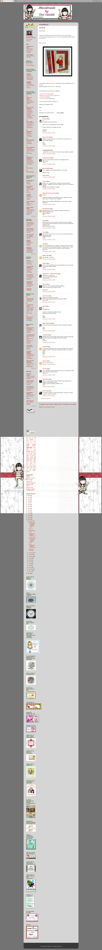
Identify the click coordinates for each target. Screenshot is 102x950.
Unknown (45, 346)
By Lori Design (29, 479)
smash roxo (29, 467)
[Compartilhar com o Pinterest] (63, 113)
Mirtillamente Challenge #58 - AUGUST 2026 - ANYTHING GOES (30, 161)
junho (30, 561)
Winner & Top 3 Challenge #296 (30, 284)
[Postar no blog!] (59, 113)
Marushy (45, 118)
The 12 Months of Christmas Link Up (31, 336)
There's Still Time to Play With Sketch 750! (30, 189)
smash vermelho (32, 468)
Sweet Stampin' (30, 400)
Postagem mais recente (46, 404)
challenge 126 (29, 319)
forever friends (29, 457)
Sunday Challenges (31, 55)
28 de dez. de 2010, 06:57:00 (49, 356)
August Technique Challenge (30, 331)
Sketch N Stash (29, 487)
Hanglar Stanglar (31, 444)
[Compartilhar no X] (60, 113)
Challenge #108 (30, 299)
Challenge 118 (30, 203)
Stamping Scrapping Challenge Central (30, 490)
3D (26, 437)
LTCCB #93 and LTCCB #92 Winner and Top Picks (30, 277)
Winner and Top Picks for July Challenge (30, 270)
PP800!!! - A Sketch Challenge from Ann (31, 377)
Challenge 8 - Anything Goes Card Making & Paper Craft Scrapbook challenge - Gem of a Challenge (30, 113)
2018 (29, 504)
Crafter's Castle (30, 380)
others (34, 462)
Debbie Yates (46, 255)
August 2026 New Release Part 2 (30, 224)
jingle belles (29, 345)
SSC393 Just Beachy (29, 182)
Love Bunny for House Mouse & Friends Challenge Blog (32, 540)
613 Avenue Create (30, 477)
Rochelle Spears (30, 140)
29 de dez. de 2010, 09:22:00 (49, 375)
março (30, 567)
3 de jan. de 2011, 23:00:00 (48, 386)
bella (30, 455)
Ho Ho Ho (42, 28)
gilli (35, 457)
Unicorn (28, 260)
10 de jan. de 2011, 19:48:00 (49, 395)
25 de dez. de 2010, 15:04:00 (49, 269)
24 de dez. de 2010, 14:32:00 (49, 216)
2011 (29, 517)
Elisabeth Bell (33, 440)
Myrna (44, 220)
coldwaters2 (45, 335)
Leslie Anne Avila (47, 157)
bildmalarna (34, 455)
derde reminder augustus (30, 197)
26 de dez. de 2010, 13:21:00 (49, 302)
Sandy (44, 232)
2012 (29, 515)
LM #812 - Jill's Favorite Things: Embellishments (30, 77)
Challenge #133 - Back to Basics (30, 250)
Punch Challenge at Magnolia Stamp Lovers (32, 546)
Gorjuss (34, 441)
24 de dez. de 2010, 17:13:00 (49, 239)
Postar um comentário (46, 398)
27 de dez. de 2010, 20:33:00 (49, 342)
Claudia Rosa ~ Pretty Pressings (50, 273)
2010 (29, 519)
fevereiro (31, 569)
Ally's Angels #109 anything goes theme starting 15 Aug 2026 (30, 124)
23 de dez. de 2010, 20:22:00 (49, 164)
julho (30, 560)
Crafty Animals (30, 298)
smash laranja (32, 466)
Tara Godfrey (45, 379)
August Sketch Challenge (29, 142)
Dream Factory (30, 228)
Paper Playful (30, 54)
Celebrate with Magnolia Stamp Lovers (32, 534)
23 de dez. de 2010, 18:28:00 (49, 153)
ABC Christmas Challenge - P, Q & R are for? (30, 364)
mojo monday (29, 462)
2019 (29, 502)
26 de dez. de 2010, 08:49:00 (49, 291)
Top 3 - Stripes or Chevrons (30, 402)
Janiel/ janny (45, 295)
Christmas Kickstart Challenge (29, 352)
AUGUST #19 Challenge (29, 134)
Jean (44, 243)
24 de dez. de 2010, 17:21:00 (49, 251)
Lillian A (44, 181)
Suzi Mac (45, 368)
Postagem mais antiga (69, 404)
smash (27, 466)
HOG (35, 443)
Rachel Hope (45, 390)
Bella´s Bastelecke (47, 323)
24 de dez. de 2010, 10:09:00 (49, 188)
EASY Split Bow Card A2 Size (30, 382)
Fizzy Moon (29, 441)
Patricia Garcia (46, 137)
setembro (31, 556)
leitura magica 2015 (31, 461)
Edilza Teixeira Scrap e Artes (49, 193)
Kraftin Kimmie (31, 445)
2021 (29, 499)
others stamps (29, 463)
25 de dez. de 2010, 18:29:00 (49, 279)
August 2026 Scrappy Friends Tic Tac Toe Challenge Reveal (31, 150)
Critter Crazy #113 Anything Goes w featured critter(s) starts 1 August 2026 (30, 309)
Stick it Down (30, 168)
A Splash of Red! (30, 236)
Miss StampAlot (46, 168)
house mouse (29, 458)
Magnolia (29, 447)
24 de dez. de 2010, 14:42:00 (49, 228)
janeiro (30, 571)
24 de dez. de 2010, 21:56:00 (49, 259)
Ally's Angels (30, 121)
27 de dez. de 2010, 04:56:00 (49, 330)
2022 (29, 497)
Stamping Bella (29, 451)
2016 (29, 508)
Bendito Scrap (29, 63)
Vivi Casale (30, 36)
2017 (29, 506)
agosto (30, 558)
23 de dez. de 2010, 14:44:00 (49, 146)
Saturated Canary (31, 450)
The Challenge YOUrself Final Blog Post (31, 85)
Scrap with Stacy (30, 147)
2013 (29, 513)
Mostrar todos (33, 216)
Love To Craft (30, 274)
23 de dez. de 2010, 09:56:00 (49, 132)
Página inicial (58, 404)
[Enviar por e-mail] (57, 113)
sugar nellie (28, 470)
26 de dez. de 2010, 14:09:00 (49, 319)
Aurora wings (31, 437)
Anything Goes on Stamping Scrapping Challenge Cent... (32, 525)
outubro (30, 554)
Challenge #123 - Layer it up (30, 262)
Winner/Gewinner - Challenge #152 (30, 230)
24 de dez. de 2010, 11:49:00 (49, 204)
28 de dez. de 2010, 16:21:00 (49, 364)
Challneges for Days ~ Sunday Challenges (30, 50)
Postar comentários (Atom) (49, 407)
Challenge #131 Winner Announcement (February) (30, 340)
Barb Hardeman (46, 208)
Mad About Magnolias (31, 482)
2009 (29, 573)
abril (30, 565)
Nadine (44, 306)
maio (30, 563)
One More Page (30, 171)
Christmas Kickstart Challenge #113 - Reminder (30, 356)
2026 (29, 495)
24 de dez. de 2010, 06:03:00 (49, 177)
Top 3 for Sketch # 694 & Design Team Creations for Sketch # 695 (31, 211)
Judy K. (44, 263)
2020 (29, 501)
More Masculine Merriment (30, 347)
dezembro (31, 521)
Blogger (59, 946)
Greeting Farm (29, 443)
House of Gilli (29, 481)
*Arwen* (44, 284)
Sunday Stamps (30, 180)
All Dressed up (30, 222)
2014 (29, 512)
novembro (31, 552)
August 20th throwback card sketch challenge (30, 101)
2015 (29, 510)
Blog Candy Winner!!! (31, 550)
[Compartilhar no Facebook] (61, 113)
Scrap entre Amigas (30, 65)
